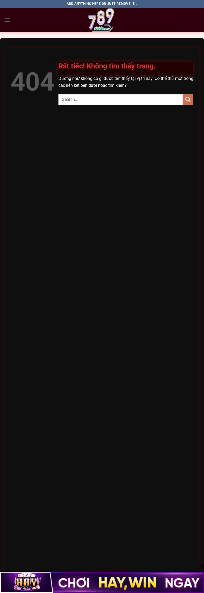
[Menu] (7, 19)
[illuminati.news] (102, 20)
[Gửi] (188, 99)
